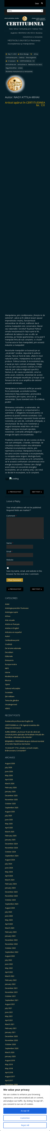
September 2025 (11, 807)
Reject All (25, 1125)
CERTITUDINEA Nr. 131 (27, 61)
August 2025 (10, 811)
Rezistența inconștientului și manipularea (19, 71)
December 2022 (11, 940)
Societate (9, 692)
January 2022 (10, 984)
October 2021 (10, 996)
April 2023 (9, 924)
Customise (25, 1118)
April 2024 (9, 876)
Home (11, 29)
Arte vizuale (10, 620)
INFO (7, 668)
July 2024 (8, 864)
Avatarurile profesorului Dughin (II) (19, 721)
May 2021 (9, 1016)
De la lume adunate (13, 648)
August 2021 (10, 1004)
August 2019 (10, 1060)
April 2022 (9, 972)
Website (9, 559)
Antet (7, 604)
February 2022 (11, 980)
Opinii (7, 684)
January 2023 (10, 936)
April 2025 (9, 827)
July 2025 (8, 815)
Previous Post (15, 492)
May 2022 (9, 968)
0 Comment (11, 61)
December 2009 (11, 1084)
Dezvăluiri (9, 652)
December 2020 (11, 1036)
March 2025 (9, 831)
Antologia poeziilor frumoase (17, 608)
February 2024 (11, 884)
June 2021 (9, 1012)
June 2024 (9, 868)
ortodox (20, 68)
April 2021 (9, 1020)
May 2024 (9, 872)
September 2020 (11, 1048)
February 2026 (11, 787)
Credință (35, 29)
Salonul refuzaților (12, 688)
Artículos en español (13, 632)
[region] (25, 1108)
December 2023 (11, 892)
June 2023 (9, 916)
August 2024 (10, 860)
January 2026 (10, 791)
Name (9, 543)
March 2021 (9, 1024)
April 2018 (9, 1072)
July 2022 (8, 960)
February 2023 (11, 932)
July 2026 (8, 767)
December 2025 (11, 795)
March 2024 (9, 880)
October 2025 (10, 803)
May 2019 (9, 1064)
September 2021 (11, 1000)
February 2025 (11, 835)
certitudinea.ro (22, 64)
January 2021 (10, 1032)
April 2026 (9, 779)
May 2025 (9, 823)
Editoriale (9, 656)
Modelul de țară (11, 676)
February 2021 (11, 1028)
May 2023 (9, 920)
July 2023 (8, 912)
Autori (7, 636)
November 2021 (11, 992)
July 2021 (8, 1008)
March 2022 (9, 976)
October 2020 (10, 1044)
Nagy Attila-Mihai (11, 68)
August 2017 (10, 1076)
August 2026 (10, 763)
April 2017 (9, 1080)
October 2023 (10, 900)
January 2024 (10, 888)
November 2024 (11, 847)
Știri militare (9, 696)
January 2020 (10, 1056)
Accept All (25, 1110)
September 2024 (11, 856)
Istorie (7, 672)
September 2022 (11, 952)
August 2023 (10, 908)
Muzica (8, 680)
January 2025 (10, 839)
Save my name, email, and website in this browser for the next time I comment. (24, 572)
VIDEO (7, 708)
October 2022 (10, 948)
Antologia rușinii (11, 612)
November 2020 (11, 1040)
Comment (11, 515)
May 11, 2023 (12, 54)
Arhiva (16, 29)
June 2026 (9, 771)
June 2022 (9, 964)
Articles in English (12, 628)
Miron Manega (24, 54)
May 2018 (9, 1068)
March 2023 (9, 928)
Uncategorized (11, 704)
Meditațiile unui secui (35, 64)
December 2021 (11, 988)
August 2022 (10, 956)
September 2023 (11, 904)
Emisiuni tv (9, 660)
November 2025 (11, 799)
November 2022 (11, 944)
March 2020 (9, 1052)
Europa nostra (11, 664)
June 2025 (9, 819)
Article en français (12, 624)
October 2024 (10, 851)
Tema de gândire (31, 57)
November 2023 (11, 896)
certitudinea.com (11, 64)
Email (9, 551)
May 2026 (9, 775)
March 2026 (9, 783)
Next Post (36, 492)
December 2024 (11, 843)
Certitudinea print (25, 29)
